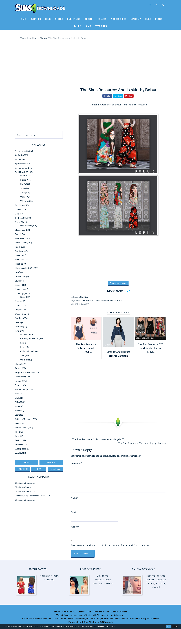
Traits (17, 440)
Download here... (118, 283)
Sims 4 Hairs (90, 622)
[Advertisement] (90, 63)
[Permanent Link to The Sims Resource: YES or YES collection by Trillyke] (150, 338)
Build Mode (20, 172)
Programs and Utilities (25, 372)
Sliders (18, 410)
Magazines (20, 289)
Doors (23, 175)
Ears (22, 342)
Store (17, 414)
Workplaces (20, 448)
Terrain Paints (21, 427)
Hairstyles (19, 259)
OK (168, 626)
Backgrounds (21, 168)
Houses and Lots (22, 268)
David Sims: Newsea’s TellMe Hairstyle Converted (102, 580)
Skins (17, 402)
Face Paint (20, 238)
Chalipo (18, 483)
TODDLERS (22, 469)
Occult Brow (21, 314)
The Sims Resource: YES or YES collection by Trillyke (150, 348)
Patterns (19, 326)
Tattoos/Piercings (23, 419)
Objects (18, 309)
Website (75, 526)
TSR (127, 291)
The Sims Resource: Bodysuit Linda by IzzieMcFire (86, 348)
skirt (98, 300)
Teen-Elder (55, 469)
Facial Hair (20, 242)
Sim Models (20, 389)
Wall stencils (26, 225)
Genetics (19, 255)
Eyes (17, 234)
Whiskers (24, 359)
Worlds (18, 453)
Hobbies (19, 263)
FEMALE (51, 462)
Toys (22, 355)
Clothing (84, 297)
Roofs (23, 184)
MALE (27, 462)
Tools (17, 431)
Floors (23, 179)
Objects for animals (29, 351)
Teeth (17, 423)
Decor (18, 222)
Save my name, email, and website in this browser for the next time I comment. (110, 545)
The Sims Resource (109, 300)
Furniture (19, 251)
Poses (17, 368)
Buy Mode (20, 205)
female (85, 300)
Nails (22, 297)
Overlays (19, 322)
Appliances (20, 163)
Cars (17, 213)
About (175, 626)
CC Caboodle (106, 622)
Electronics (20, 230)
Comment (76, 462)
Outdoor (19, 318)
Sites (17, 393)
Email (74, 512)
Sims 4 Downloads (40, 8)
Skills (17, 398)
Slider (17, 406)
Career (18, 209)
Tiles (22, 192)
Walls (22, 196)
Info (17, 272)
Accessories (20, 151)
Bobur (79, 300)
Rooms (18, 381)
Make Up (19, 293)
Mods (17, 305)
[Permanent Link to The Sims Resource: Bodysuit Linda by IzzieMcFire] (86, 338)
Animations (20, 159)
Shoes (17, 385)
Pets (17, 330)
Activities (19, 155)
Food (17, 246)
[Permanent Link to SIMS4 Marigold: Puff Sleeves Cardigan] (118, 346)
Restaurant (20, 376)
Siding (23, 188)
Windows (24, 201)
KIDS (38, 469)
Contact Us (30, 483)
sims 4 (92, 300)
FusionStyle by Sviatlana (26, 495)
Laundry (18, 280)
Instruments (20, 276)
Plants (18, 364)
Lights (18, 285)
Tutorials (19, 444)
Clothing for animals (29, 338)
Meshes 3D (20, 301)
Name (74, 497)
